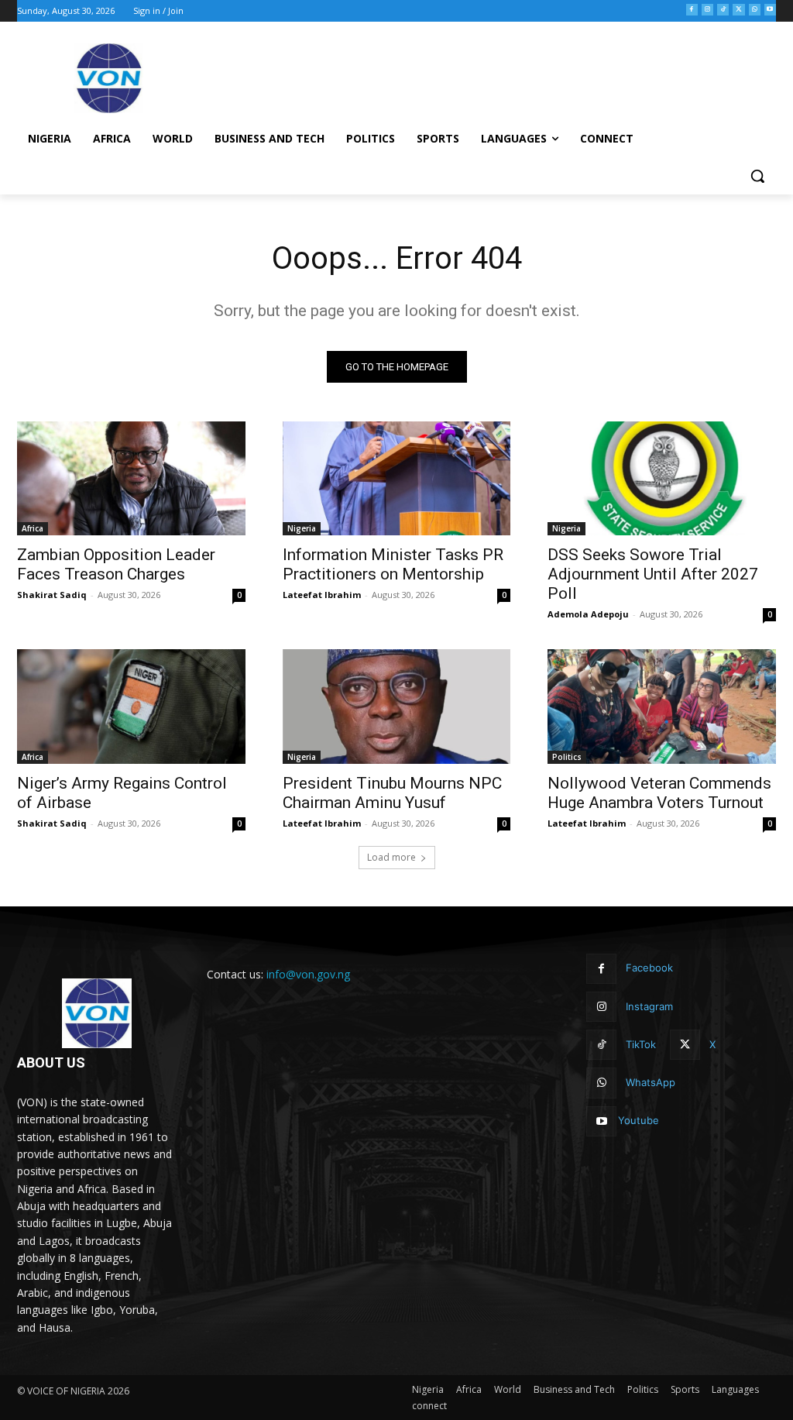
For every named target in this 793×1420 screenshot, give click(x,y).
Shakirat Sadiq (52, 594)
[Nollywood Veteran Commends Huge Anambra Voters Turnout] (662, 706)
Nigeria (301, 528)
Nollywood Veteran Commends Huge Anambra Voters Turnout (659, 793)
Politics (567, 756)
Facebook (649, 967)
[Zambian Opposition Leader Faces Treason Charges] (131, 478)
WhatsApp (650, 1082)
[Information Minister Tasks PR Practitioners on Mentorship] (397, 478)
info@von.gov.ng (308, 974)
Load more (391, 857)
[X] (738, 9)
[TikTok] (723, 9)
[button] (757, 175)
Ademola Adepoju (588, 614)
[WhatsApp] (754, 9)
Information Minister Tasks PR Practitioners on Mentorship (393, 564)
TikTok (641, 1044)
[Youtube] (770, 9)
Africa (32, 528)
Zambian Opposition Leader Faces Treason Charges (116, 564)
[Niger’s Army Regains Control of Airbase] (131, 706)
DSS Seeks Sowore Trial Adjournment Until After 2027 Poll (653, 574)
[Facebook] (692, 9)
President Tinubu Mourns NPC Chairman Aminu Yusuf (392, 793)
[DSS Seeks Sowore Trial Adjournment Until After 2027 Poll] (662, 478)
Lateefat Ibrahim (322, 594)
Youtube (638, 1120)
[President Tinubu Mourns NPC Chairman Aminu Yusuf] (397, 706)
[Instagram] (707, 9)
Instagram (649, 1006)
